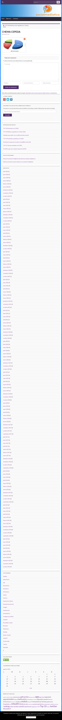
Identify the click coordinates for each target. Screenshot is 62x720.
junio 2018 (5, 406)
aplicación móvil (32, 697)
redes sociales (14, 706)
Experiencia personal (8, 604)
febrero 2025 (6, 211)
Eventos (5, 598)
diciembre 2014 (7, 526)
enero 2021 (6, 329)
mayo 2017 (6, 443)
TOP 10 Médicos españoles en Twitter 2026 (14, 131)
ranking (6, 706)
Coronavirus (30, 699)
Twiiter (48, 706)
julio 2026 (5, 171)
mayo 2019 (6, 378)
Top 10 (43, 706)
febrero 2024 (6, 239)
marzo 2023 (6, 261)
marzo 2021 (6, 322)
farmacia (29, 701)
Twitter (5, 644)
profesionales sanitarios (49, 704)
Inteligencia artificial (8, 616)
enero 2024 (6, 242)
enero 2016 (6, 489)
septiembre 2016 (7, 468)
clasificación (22, 699)
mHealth (5, 619)
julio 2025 (5, 199)
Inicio (3, 18)
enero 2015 (6, 523)
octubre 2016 (6, 464)
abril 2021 (5, 319)
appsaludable (8, 699)
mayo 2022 (6, 285)
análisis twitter (10, 697)
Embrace (50, 699)
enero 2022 (6, 298)
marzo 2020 (6, 353)
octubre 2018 (6, 400)
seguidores (34, 706)
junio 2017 (5, 440)
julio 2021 (5, 310)
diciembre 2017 (7, 424)
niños (26, 704)
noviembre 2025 (7, 193)
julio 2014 (5, 539)
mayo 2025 (6, 205)
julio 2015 (5, 505)
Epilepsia (18, 701)
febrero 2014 (6, 554)
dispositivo (40, 699)
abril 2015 (5, 514)
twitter (53, 706)
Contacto (15, 18)
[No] (60, 716)
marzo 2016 (6, 483)
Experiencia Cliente (8, 601)
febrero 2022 (6, 295)
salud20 (21, 706)
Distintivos (6, 588)
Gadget (5, 607)
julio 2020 (5, 341)
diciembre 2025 (7, 190)
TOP (38, 706)
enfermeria (13, 701)
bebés (15, 699)
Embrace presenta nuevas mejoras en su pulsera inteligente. (18, 161)
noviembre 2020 (7, 335)
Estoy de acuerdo (31, 717)
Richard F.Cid (6, 34)
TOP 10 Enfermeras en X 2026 (10, 128)
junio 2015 (5, 508)
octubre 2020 (6, 338)
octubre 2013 (6, 566)
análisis (4, 697)
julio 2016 (5, 471)
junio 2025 (5, 202)
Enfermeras (6, 591)
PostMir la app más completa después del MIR (14, 149)
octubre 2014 (6, 532)
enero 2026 (6, 187)
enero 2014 (6, 557)
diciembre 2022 (7, 270)
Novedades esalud (7, 622)
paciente (35, 704)
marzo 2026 (6, 180)
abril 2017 (5, 446)
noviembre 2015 (7, 495)
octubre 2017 (6, 431)
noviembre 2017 (7, 427)
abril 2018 (5, 412)
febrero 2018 (6, 418)
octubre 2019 (6, 369)
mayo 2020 (6, 347)
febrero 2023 (6, 264)
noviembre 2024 (7, 217)
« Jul (30, 688)
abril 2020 (5, 350)
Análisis (5, 576)
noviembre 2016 (7, 461)
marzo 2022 (6, 292)
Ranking (5, 632)
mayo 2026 (6, 177)
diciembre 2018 (7, 393)
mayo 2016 (6, 477)
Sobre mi (8, 18)
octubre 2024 (6, 221)
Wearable (5, 647)
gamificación (49, 701)
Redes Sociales (7, 635)
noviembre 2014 (7, 529)
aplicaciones (6, 579)
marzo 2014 (6, 551)
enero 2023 (6, 267)
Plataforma (6, 629)
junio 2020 (5, 344)
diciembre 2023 (7, 245)
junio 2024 (5, 227)
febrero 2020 (6, 356)
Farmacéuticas (36, 702)
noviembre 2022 (7, 273)
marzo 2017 (6, 449)
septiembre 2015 (7, 502)
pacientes (40, 704)
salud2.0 (5, 638)
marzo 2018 (6, 415)
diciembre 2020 (7, 332)
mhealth (15, 704)
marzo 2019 (6, 384)
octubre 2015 (6, 498)
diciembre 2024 (7, 214)
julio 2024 (5, 224)
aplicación (24, 697)
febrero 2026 (6, 183)
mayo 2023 (6, 254)
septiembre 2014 (7, 536)
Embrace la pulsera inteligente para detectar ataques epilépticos (19, 158)
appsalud (48, 697)
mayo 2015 (6, 511)
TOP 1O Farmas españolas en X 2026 (12, 145)
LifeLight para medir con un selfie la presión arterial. (16, 135)
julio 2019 (5, 372)
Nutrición (5, 625)
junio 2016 (5, 474)
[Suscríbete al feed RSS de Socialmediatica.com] (2, 2)
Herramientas (6, 613)
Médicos (22, 704)
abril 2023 (5, 258)
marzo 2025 (6, 208)
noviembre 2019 (7, 366)
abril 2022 (5, 288)
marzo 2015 (6, 517)
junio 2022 (5, 282)
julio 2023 (5, 251)
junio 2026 (5, 174)
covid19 (35, 699)
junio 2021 (5, 313)
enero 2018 (6, 421)
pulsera (56, 704)
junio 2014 (5, 542)
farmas (44, 702)
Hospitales (6, 704)
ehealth (46, 699)
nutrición (31, 704)
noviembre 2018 (7, 397)
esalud (4, 595)
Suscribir (7, 115)
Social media (6, 641)
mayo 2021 (6, 316)
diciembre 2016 (7, 458)
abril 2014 (5, 548)
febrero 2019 (6, 387)
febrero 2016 (6, 486)
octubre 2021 (6, 307)
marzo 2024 (6, 236)
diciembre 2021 (7, 301)
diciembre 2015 (7, 492)
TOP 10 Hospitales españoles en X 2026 (13, 138)
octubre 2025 (6, 196)
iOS (10, 704)
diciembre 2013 (7, 560)
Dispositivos (6, 585)
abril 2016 (5, 480)
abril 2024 (5, 233)
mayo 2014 (6, 545)
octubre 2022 (6, 276)
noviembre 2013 (7, 563)
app (4, 582)
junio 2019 (5, 375)
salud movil (27, 706)
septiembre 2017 (7, 434)
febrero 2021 (6, 326)
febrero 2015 (6, 520)
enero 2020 (6, 359)
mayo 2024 (6, 230)
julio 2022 (5, 279)
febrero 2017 (6, 452)
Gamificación (6, 610)
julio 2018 (5, 403)
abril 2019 (5, 381)
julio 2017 (5, 437)
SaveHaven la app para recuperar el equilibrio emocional (17, 142)
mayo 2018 (6, 409)
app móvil (42, 697)
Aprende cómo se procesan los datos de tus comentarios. (41, 93)
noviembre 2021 (7, 304)
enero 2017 (6, 455)
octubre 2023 (6, 248)
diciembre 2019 (7, 363)
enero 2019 (6, 390)
